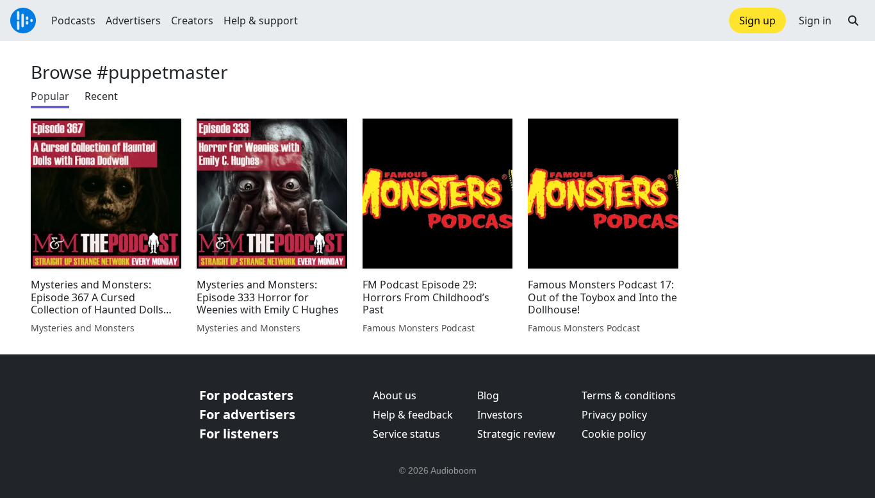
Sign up (757, 20)
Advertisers (133, 20)
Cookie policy (614, 434)
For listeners (239, 433)
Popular (50, 96)
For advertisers (247, 414)
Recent (101, 96)
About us (394, 395)
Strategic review (516, 434)
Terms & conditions (629, 395)
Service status (406, 434)
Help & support (261, 20)
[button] (853, 20)
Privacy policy (614, 415)
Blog (488, 395)
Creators (192, 20)
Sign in (815, 20)
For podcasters (246, 395)
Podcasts (73, 20)
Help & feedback (413, 415)
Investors (500, 415)
